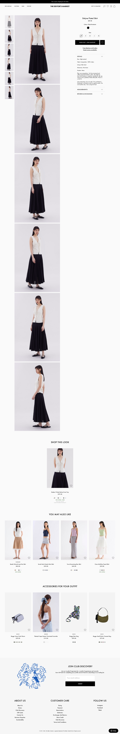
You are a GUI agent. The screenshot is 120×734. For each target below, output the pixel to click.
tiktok (100, 710)
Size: (90, 32)
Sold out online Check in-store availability (60, 502)
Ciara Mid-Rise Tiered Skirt (102, 564)
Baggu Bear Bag (74, 636)
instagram (100, 705)
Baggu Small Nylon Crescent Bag (102, 636)
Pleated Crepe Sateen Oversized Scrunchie (46, 636)
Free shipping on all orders (90, 48)
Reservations (60, 710)
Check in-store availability (90, 50)
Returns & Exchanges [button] (84, 94)
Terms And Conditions (60, 722)
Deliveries (60, 712)
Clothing (16, 6)
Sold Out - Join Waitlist (87, 42)
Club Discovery (20, 710)
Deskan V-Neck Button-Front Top (60, 492)
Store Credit (60, 717)
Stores (20, 708)
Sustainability (20, 720)
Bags (23, 6)
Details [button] (79, 56)
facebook (100, 708)
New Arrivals (8, 6)
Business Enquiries (20, 717)
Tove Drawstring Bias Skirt (74, 564)
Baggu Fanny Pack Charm (18, 636)
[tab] (90, 56)
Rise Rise (29, 6)
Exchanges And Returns (60, 715)
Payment (60, 708)
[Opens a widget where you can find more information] (113, 731)
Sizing (60, 705)
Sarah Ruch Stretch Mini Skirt (46, 564)
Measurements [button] (82, 89)
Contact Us (20, 715)
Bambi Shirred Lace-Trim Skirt (18, 564)
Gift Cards (20, 712)
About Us (20, 705)
